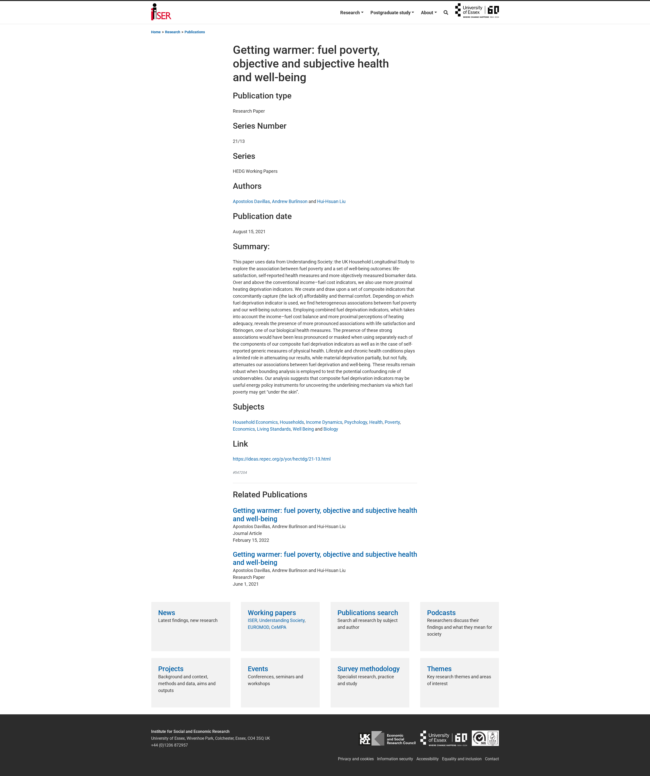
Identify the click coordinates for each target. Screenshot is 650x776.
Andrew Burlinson (289, 201)
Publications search (367, 613)
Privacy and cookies (356, 758)
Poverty (392, 422)
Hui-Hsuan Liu (331, 201)
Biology (330, 429)
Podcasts (441, 613)
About (427, 12)
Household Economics (255, 422)
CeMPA (278, 627)
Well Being (303, 429)
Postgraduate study (390, 12)
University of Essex (477, 12)
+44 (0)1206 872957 (169, 745)
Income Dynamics (324, 422)
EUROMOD (258, 627)
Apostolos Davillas (251, 201)
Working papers (272, 613)
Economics (244, 429)
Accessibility (427, 758)
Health (376, 422)
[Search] (446, 12)
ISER (252, 620)
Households (292, 422)
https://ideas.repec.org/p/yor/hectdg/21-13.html (282, 459)
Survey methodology (368, 669)
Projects (171, 669)
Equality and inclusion (462, 758)
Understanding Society (282, 620)
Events (258, 669)
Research (350, 12)
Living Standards (274, 429)
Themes (439, 669)
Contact (492, 758)
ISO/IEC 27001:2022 (485, 738)
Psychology (355, 422)
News (166, 613)
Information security (395, 758)
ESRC (387, 738)
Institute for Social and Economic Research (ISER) (161, 12)
